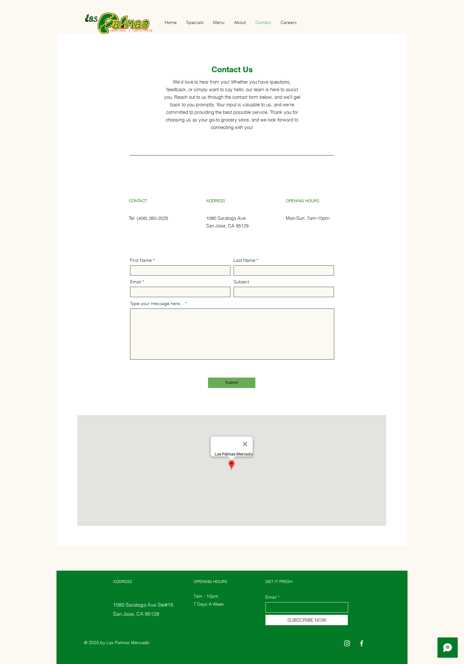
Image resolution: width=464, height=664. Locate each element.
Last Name (244, 260)
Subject (241, 281)
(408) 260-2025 (152, 218)
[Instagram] (347, 643)
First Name (141, 260)
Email (135, 281)
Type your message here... (157, 303)
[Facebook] (362, 643)
